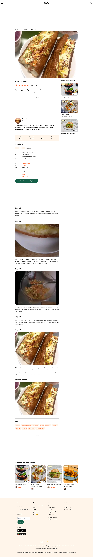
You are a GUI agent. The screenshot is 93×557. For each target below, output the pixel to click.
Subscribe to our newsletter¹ (21, 513)
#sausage (18, 428)
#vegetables (31, 428)
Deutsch (50, 519)
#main (42, 425)
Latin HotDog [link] (34, 29)
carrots (24, 165)
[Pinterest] (27, 510)
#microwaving (40, 428)
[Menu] (2, 3)
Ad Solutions (67, 505)
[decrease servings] (17, 148)
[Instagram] (21, 510)
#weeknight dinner (26, 425)
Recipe (16, 29)
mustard (24, 174)
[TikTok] (23, 510)
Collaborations (36, 511)
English (55, 519)
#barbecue (36, 425)
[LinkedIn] (29, 510)
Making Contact (68, 509)
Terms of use (51, 507)
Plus (35, 514)
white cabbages (26, 163)
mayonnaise (25, 176)
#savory (25, 428)
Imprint (50, 505)
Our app (35, 512)
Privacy (50, 509)
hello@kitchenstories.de (68, 545)
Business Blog (67, 507)
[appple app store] (23, 531)
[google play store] (23, 534)
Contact (50, 512)
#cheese (55, 425)
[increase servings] (23, 148)
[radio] (16, 85)
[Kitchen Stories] (46, 3)
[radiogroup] (22, 85)
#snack (18, 425)
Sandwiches (26, 29)
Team (34, 509)
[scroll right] (80, 473)
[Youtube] (25, 510)
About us (35, 507)
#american (48, 425)
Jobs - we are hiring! (38, 505)
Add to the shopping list (28, 181)
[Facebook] (19, 510)
